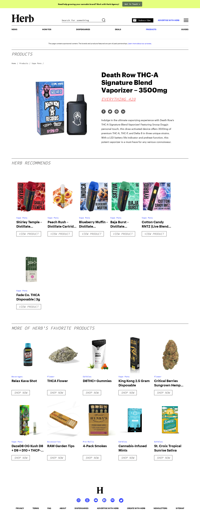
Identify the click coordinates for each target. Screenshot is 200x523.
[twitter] (110, 111)
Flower (51, 376)
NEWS (14, 29)
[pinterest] (116, 111)
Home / (15, 63)
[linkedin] (123, 111)
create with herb (136, 508)
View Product (29, 233)
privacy (20, 508)
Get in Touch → (132, 4)
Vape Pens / (38, 63)
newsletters (160, 508)
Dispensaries (83, 29)
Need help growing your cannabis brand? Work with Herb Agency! (88, 4)
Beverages (17, 376)
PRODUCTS (151, 29)
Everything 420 (118, 99)
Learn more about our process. (140, 43)
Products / (24, 63)
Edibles (87, 376)
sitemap (180, 508)
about (63, 508)
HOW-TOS (46, 29)
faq (49, 508)
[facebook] (103, 111)
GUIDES (184, 29)
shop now (20, 392)
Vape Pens (21, 218)
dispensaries (81, 508)
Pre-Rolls (88, 441)
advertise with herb (168, 20)
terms (36, 508)
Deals (118, 29)
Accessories (54, 441)
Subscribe (144, 20)
